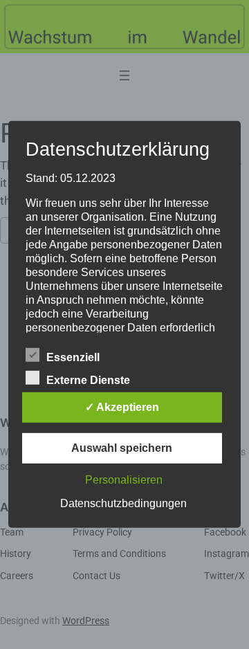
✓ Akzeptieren (122, 407)
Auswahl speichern (121, 448)
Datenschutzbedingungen (123, 503)
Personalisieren (124, 480)
